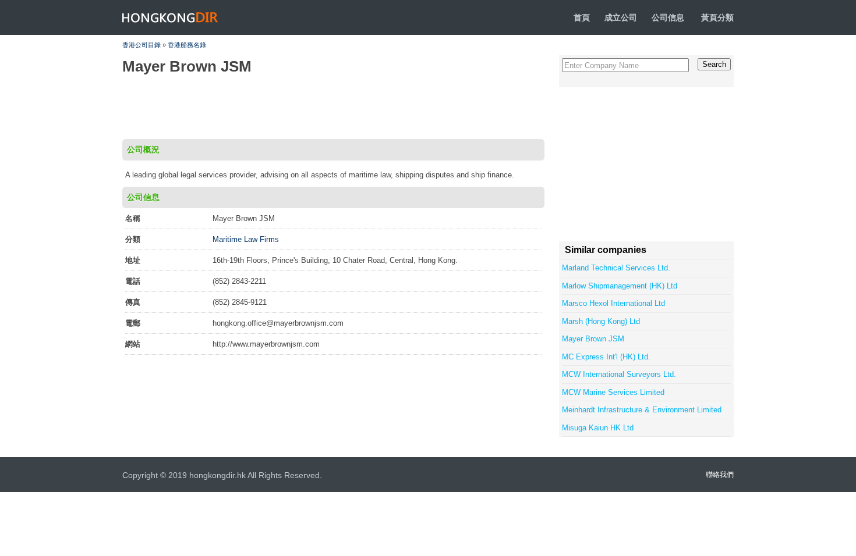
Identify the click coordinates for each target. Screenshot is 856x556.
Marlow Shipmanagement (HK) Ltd (619, 285)
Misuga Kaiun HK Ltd (598, 427)
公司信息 (668, 17)
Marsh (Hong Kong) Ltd (601, 321)
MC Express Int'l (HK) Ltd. (606, 356)
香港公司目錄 (141, 44)
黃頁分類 (717, 17)
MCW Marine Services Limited (613, 392)
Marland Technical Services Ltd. (616, 267)
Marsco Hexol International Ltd (613, 303)
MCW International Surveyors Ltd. (619, 374)
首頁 (582, 17)
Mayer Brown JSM (593, 338)
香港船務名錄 (187, 44)
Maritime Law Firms (246, 239)
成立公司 (620, 17)
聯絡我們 (720, 475)
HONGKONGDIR (170, 17)
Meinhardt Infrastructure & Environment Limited (641, 409)
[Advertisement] (332, 107)
